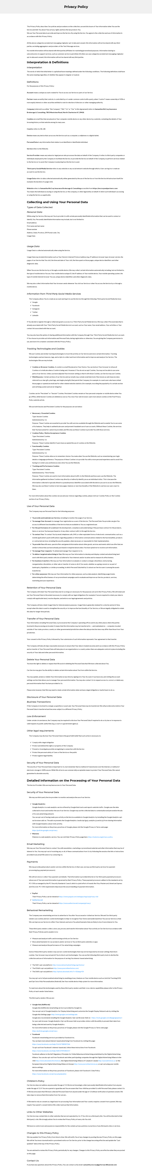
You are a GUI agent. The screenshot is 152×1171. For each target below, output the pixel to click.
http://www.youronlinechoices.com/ (66, 968)
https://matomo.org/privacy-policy (100, 837)
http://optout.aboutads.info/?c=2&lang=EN (68, 971)
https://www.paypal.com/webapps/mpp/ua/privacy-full (78, 897)
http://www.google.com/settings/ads (64, 1014)
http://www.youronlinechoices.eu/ (86, 1064)
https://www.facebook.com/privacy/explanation (49, 1074)
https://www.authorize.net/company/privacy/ (75, 903)
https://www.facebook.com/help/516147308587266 (51, 1044)
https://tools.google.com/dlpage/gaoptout (107, 1018)
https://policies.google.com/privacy (44, 830)
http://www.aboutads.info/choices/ (48, 1061)
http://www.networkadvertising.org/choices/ (68, 965)
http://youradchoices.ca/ (107, 1061)
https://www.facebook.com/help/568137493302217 (51, 1051)
